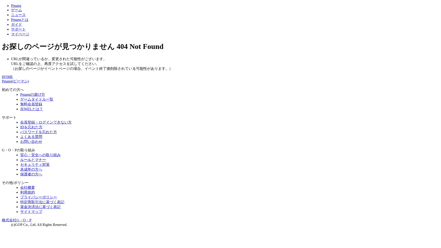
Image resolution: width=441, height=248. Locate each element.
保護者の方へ (31, 174)
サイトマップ (31, 212)
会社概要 (27, 187)
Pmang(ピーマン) (15, 81)
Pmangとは (19, 20)
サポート (18, 29)
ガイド (16, 24)
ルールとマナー (33, 160)
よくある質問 (31, 137)
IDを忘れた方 (31, 127)
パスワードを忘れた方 (38, 132)
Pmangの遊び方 (32, 94)
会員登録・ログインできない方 (46, 122)
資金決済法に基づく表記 (40, 207)
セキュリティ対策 (35, 164)
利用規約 (27, 192)
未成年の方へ (31, 169)
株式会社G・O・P (16, 220)
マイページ (20, 34)
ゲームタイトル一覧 (36, 99)
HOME (7, 77)
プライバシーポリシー (38, 197)
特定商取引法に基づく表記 (42, 202)
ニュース (18, 15)
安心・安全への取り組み (40, 155)
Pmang (16, 6)
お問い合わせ (31, 142)
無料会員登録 (31, 104)
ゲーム (16, 10)
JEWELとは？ (31, 109)
